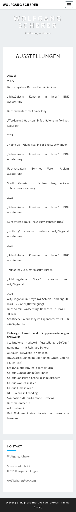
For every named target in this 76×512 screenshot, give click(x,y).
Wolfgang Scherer (20, 4)
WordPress (52, 502)
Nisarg (38, 507)
